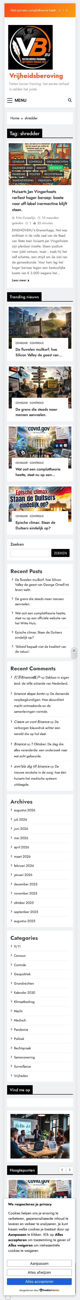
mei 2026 (21, 838)
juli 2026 (20, 819)
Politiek (35, 174)
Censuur (22, 343)
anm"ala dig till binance (31, 766)
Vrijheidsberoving (36, 75)
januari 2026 (23, 874)
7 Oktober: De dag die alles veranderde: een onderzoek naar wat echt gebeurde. (40, 750)
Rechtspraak (53, 174)
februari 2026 (24, 865)
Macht (41, 168)
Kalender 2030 (22, 168)
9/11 (17, 946)
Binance (20, 744)
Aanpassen (39, 1263)
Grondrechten (57, 162)
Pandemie (18, 174)
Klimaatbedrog (24, 1001)
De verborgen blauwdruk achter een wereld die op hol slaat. (37, 727)
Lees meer (19, 280)
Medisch (56, 168)
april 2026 (21, 847)
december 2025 (25, 884)
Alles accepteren (39, 1281)
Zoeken (17, 544)
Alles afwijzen (39, 1272)
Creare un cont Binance (31, 721)
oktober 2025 (24, 902)
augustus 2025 (24, 921)
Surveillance (22, 1066)
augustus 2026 (24, 810)
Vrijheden (44, 180)
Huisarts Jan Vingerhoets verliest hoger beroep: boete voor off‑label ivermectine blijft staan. (39, 200)
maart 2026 (22, 856)
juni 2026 (21, 828)
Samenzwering (23, 180)
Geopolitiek (22, 974)
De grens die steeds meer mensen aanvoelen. (36, 412)
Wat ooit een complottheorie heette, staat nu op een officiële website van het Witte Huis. (34, 10)
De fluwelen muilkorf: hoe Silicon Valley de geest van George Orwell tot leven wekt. (40, 355)
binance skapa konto (29, 693)
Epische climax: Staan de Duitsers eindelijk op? (35, 525)
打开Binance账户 (27, 677)
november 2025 (25, 893)
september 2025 (26, 911)
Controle (37, 343)
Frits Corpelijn (26, 217)
